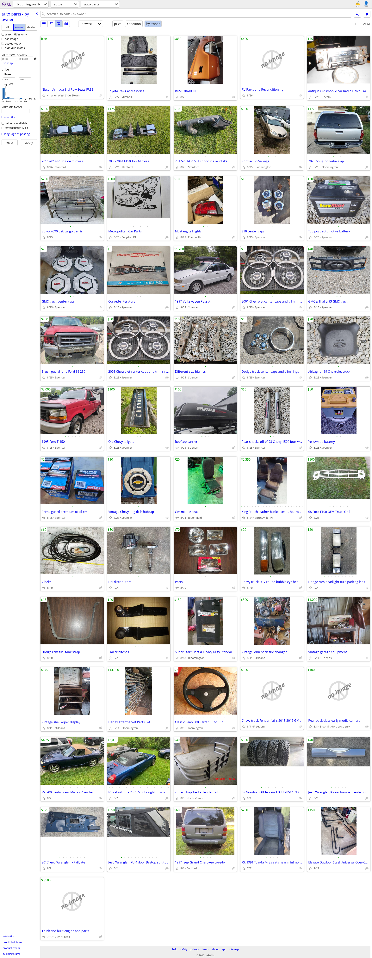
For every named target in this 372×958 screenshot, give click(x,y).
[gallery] (58, 24)
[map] (66, 24)
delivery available (16, 123)
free (8, 74)
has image (11, 39)
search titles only (16, 34)
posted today (13, 43)
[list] (44, 24)
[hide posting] (100, 95)
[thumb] (51, 24)
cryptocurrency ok (16, 128)
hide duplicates (15, 48)
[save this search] (366, 14)
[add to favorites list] (43, 95)
